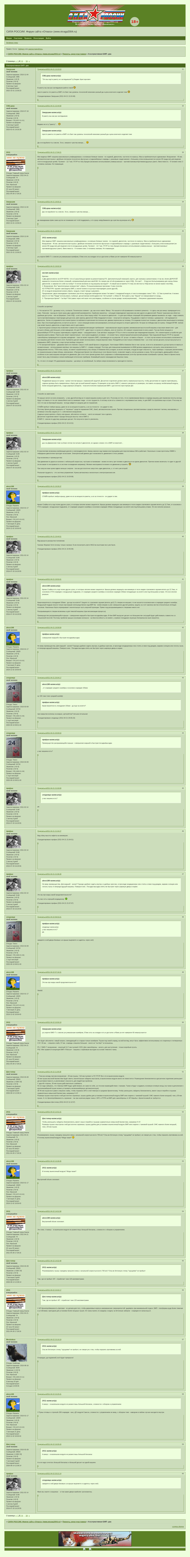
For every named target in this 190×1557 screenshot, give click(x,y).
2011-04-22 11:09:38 (53, 1072)
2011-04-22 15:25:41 (53, 1394)
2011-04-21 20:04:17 (53, 678)
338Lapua (10, 106)
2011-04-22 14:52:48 (53, 1261)
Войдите (21, 49)
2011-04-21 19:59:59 (53, 627)
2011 (8, 152)
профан (9, 266)
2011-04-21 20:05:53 (53, 733)
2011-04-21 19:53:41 (53, 579)
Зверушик (10, 69)
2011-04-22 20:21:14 (53, 1473)
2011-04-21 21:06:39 (53, 874)
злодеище (10, 678)
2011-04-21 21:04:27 (53, 831)
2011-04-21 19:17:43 (53, 433)
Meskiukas (10, 1340)
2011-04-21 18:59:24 (53, 231)
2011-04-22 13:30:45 (53, 1161)
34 (27, 61)
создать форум (178, 1526)
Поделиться (41, 69)
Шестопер (10, 1072)
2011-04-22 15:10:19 (53, 1339)
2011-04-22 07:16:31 (53, 972)
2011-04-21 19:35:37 (53, 486)
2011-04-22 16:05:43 (53, 1444)
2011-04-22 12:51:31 (53, 1112)
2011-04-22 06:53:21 (53, 917)
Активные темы (12, 43)
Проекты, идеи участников (74, 54)
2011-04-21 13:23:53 (53, 69)
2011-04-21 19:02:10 (53, 266)
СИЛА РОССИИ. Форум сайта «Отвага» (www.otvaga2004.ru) (34, 54)
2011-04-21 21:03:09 (53, 788)
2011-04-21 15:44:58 (53, 106)
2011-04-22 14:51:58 (53, 1211)
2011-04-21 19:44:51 (53, 536)
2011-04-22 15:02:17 (53, 1290)
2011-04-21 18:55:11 (53, 202)
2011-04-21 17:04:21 (53, 152)
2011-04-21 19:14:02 (53, 371)
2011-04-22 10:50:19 (53, 1022)
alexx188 (10, 486)
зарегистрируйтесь (35, 49)
